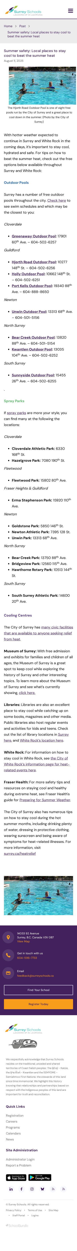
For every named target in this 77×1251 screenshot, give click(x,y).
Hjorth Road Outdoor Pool (34, 262)
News (10, 1139)
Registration (14, 1115)
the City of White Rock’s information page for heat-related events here (37, 764)
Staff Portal (18, 1215)
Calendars (13, 1133)
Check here (56, 200)
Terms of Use (35, 1210)
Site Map (53, 1210)
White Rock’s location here (41, 740)
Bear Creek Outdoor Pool (33, 337)
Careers (11, 1121)
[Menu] (70, 11)
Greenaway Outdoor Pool (34, 236)
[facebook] (21, 1189)
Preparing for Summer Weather (45, 800)
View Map (23, 941)
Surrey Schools (17, 1204)
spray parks (16, 413)
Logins (34, 1215)
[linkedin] (11, 1189)
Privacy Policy (13, 1210)
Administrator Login (20, 1159)
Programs (13, 1127)
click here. (27, 692)
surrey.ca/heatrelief (20, 853)
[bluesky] (42, 1189)
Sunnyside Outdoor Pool (33, 375)
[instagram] (32, 1189)
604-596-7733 (27, 958)
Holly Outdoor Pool (28, 274)
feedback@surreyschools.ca (35, 975)
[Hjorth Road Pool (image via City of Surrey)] (38, 895)
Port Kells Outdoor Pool (32, 285)
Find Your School (38, 990)
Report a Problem (18, 1165)
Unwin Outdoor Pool (29, 311)
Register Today (38, 1004)
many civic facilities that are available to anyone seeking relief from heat (38, 633)
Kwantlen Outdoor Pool (32, 349)
